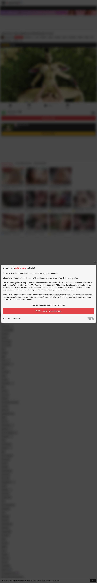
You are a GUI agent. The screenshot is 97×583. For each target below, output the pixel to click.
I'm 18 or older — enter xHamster (48, 311)
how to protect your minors (11, 318)
